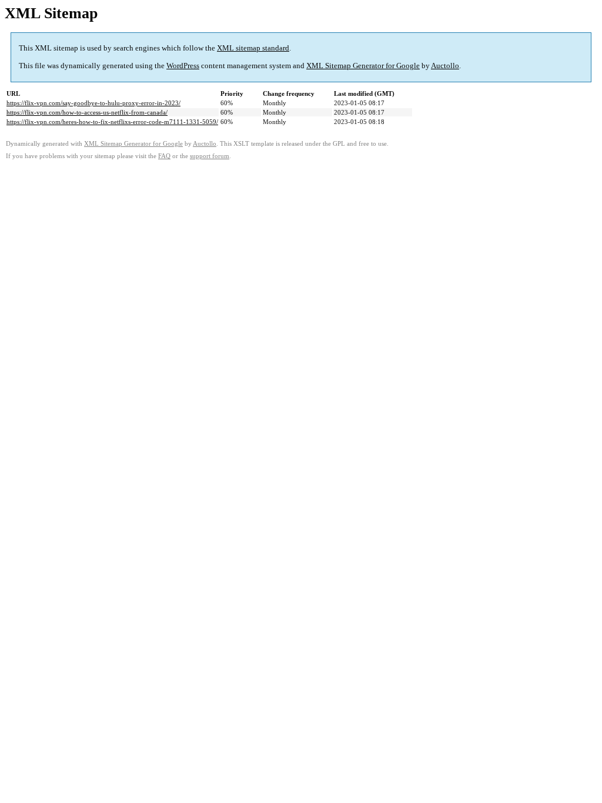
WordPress (182, 65)
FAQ (164, 156)
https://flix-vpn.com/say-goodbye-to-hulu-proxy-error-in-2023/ (93, 102)
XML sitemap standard (253, 48)
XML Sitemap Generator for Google (363, 65)
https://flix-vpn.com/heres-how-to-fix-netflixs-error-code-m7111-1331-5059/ (112, 121)
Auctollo (445, 65)
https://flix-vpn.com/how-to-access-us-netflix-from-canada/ (87, 112)
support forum (209, 156)
